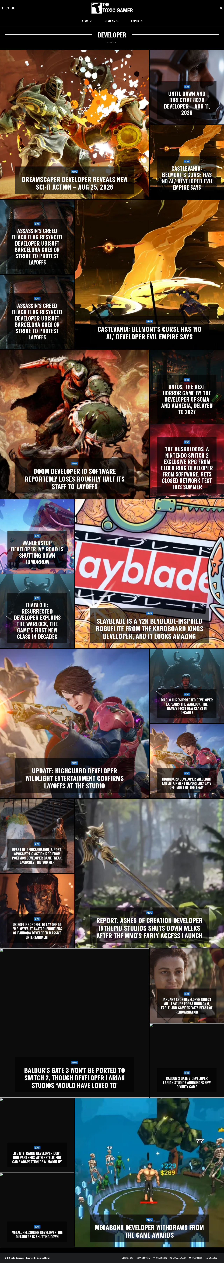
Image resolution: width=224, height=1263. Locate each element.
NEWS (85, 21)
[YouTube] (13, 8)
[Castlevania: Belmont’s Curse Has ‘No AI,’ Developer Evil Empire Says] (187, 162)
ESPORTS (136, 21)
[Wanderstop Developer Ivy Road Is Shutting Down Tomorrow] (37, 536)
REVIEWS (110, 21)
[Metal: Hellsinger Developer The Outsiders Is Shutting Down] (37, 1210)
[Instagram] (7, 8)
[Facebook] (2, 8)
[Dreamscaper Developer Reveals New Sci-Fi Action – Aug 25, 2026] (74, 124)
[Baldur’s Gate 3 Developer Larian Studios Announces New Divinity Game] (187, 1060)
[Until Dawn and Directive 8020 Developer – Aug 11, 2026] (187, 87)
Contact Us (143, 1257)
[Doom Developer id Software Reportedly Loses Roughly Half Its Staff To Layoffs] (74, 424)
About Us (127, 1257)
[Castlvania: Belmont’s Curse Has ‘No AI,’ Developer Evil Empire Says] (149, 274)
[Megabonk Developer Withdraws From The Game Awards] (149, 1172)
